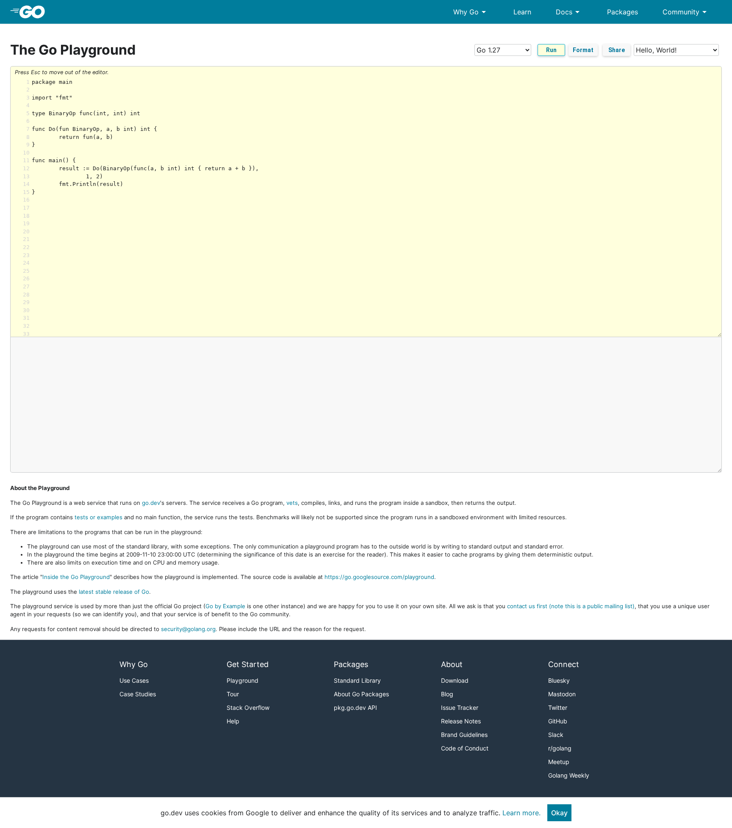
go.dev (151, 502)
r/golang (559, 748)
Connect (563, 664)
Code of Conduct (464, 748)
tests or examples (98, 517)
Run (551, 50)
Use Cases (134, 680)
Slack (555, 734)
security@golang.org (188, 629)
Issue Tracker (459, 707)
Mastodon (562, 694)
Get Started (248, 664)
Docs (569, 12)
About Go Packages (361, 694)
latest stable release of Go (114, 591)
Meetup (558, 761)
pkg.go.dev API (355, 707)
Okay (559, 813)
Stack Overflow (248, 707)
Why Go (471, 12)
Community (686, 12)
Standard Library (357, 680)
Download (455, 680)
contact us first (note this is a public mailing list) (571, 606)
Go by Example (225, 606)
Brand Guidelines (464, 734)
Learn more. (521, 813)
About (452, 664)
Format (583, 50)
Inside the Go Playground (76, 576)
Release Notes (461, 721)
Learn (522, 12)
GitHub (557, 721)
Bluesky (559, 680)
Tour (233, 694)
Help (233, 721)
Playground (242, 680)
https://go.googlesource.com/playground (379, 576)
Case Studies (137, 694)
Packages (622, 12)
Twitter (557, 707)
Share (616, 50)
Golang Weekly (568, 775)
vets (292, 502)
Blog (447, 694)
